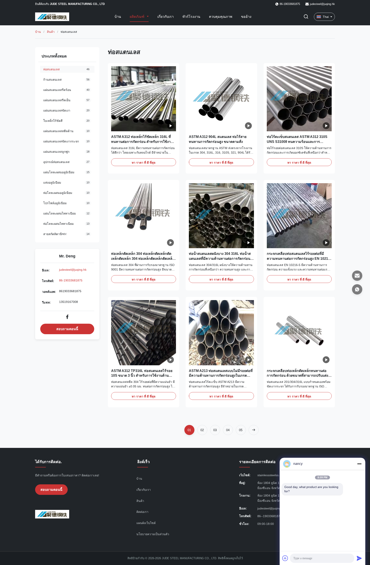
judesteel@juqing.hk (322, 4)
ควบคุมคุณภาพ (220, 16)
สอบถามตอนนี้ (67, 329)
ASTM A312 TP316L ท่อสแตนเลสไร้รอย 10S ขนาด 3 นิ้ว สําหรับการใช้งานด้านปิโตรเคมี (141, 375)
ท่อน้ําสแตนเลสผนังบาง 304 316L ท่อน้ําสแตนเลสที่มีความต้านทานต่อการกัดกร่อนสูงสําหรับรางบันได (220, 258)
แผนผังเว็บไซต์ (146, 523)
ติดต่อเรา (142, 512)
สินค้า (51, 31)
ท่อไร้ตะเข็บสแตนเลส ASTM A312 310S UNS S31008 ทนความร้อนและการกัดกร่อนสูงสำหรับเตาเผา (297, 141)
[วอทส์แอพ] (357, 289)
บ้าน (118, 16)
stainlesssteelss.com (271, 475)
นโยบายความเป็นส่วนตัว (152, 534)
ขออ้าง (246, 16)
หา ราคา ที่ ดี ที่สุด (143, 162)
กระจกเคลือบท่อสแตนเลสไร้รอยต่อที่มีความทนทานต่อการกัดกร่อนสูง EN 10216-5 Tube (299, 258)
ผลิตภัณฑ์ (137, 16)
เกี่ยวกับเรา (165, 16)
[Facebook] (67, 316)
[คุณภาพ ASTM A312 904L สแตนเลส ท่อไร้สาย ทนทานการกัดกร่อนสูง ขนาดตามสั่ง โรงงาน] (221, 98)
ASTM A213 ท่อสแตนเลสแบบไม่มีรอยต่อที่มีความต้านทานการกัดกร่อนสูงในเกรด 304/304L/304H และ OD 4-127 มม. (221, 375)
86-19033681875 (70, 280)
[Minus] (359, 463)
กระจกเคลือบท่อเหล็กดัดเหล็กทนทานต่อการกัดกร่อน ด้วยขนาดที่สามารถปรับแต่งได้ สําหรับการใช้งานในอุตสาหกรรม (297, 375)
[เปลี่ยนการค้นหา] (306, 17)
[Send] (359, 558)
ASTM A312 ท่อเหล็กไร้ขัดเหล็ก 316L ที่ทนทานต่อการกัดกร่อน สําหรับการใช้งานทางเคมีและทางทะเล (142, 141)
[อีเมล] (357, 275)
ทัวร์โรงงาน (191, 16)
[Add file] (285, 558)
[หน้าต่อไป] (254, 430)
